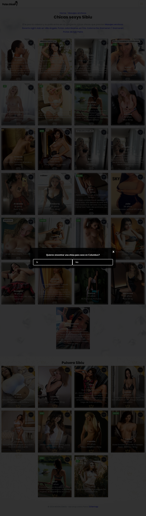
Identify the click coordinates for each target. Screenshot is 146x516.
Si (37, 262)
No (77, 262)
